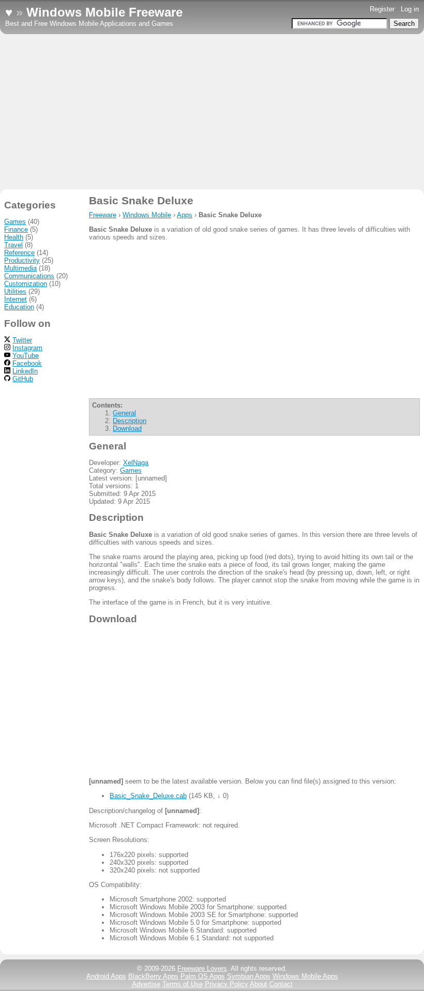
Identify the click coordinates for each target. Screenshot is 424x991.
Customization (25, 284)
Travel (13, 245)
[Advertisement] (212, 111)
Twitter (22, 340)
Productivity (22, 260)
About (258, 984)
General (124, 413)
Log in (410, 9)
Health (13, 237)
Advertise (146, 984)
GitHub (22, 379)
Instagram (27, 348)
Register (382, 9)
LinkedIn (25, 371)
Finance (16, 229)
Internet (15, 299)
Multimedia (20, 268)
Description (129, 421)
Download (127, 428)
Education (19, 307)
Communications (29, 276)
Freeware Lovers (202, 968)
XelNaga (135, 463)
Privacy (226, 984)
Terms (182, 984)
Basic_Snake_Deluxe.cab (148, 796)
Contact (281, 984)
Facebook (27, 363)
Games (131, 470)
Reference (19, 253)
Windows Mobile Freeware (104, 12)
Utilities (15, 291)
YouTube (25, 355)
